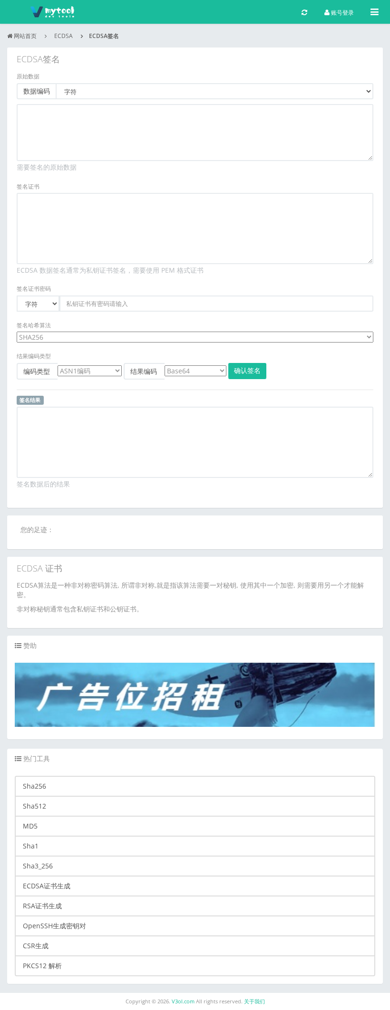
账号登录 (342, 13)
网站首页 (25, 36)
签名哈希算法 (34, 325)
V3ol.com (184, 1001)
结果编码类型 (34, 356)
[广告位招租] (195, 693)
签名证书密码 (34, 289)
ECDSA (63, 36)
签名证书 (28, 186)
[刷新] (304, 12)
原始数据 (28, 76)
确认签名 (247, 370)
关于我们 (254, 1001)
